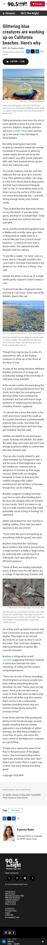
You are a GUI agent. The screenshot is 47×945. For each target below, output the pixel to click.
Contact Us (9, 909)
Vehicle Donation (12, 900)
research (7, 660)
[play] (4, 941)
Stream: (10, 13)
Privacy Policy (10, 911)
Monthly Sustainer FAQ (14, 896)
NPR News (15, 810)
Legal (7, 913)
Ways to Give (10, 904)
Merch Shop (10, 894)
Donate (38, 4)
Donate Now (10, 892)
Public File (9, 915)
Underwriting (10, 902)
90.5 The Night (30, 13)
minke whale (20, 130)
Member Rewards (12, 898)
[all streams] (43, 941)
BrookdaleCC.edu (12, 917)
